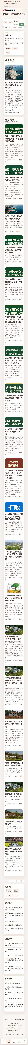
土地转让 (13, 1034)
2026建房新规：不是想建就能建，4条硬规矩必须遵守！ (13, 250)
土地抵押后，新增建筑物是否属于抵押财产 (14, 988)
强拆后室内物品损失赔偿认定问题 (14, 955)
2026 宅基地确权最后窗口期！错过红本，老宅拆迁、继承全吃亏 (14, 360)
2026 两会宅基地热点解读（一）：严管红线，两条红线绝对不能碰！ (14, 516)
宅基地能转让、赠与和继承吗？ (13, 823)
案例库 (7, 52)
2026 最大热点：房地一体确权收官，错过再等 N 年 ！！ (14, 398)
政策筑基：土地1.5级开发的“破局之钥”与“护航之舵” (14, 85)
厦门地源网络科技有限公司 (17, 1019)
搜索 (22, 24)
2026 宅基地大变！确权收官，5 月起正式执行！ (14, 431)
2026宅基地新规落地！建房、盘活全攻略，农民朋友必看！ (13, 597)
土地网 (6, 1034)
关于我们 (11, 6)
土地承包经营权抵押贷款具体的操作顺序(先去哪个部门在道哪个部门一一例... (14, 1006)
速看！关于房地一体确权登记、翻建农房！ (13, 178)
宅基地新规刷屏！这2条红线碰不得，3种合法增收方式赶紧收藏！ (13, 639)
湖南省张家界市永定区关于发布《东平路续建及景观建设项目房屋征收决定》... (14, 968)
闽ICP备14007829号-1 (14, 1023)
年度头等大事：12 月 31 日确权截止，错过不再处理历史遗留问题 (14, 319)
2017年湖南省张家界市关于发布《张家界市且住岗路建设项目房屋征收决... (14, 960)
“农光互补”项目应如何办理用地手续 (14, 999)
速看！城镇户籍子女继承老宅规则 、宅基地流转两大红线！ (14, 138)
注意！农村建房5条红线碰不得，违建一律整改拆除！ (13, 281)
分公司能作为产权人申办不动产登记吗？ (14, 993)
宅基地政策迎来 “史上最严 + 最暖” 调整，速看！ (13, 724)
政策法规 (15, 48)
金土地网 (17, 1034)
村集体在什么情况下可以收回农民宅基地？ (14, 929)
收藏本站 (6, 6)
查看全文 (19, 112)
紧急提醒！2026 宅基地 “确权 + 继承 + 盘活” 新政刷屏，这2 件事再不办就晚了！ (14, 474)
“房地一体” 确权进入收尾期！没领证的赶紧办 (14, 764)
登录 (6, 22)
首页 (9, 27)
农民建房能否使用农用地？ (12, 921)
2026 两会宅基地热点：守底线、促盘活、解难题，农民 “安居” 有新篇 (14, 555)
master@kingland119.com (14, 1032)
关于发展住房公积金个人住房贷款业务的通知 (14, 944)
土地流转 (21, 1034)
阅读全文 (18, 231)
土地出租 (9, 1034)
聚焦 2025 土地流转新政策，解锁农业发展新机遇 (13, 851)
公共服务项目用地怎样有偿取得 (13, 983)
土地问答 (15, 895)
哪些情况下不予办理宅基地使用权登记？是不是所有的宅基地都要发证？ (14, 915)
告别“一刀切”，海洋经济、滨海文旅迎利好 (13, 217)
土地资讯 (14, 27)
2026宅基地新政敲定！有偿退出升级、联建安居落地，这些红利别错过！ (13, 681)
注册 (10, 22)
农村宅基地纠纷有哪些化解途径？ (14, 925)
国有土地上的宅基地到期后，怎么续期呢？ (13, 795)
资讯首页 (8, 48)
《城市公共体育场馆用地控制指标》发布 (13, 950)
